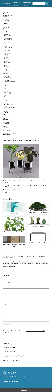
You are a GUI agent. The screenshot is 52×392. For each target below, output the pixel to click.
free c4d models (14, 263)
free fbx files (30, 263)
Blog (4, 118)
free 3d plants (6, 263)
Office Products (7, 77)
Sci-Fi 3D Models (7, 42)
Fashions (6, 34)
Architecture (6, 45)
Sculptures (6, 70)
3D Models (5, 28)
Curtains (6, 64)
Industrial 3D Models (8, 38)
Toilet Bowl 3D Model (9, 347)
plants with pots (12, 266)
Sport (5, 43)
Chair (5, 88)
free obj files (37, 263)
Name (4, 304)
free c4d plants (23, 263)
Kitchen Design (7, 103)
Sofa (5, 95)
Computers (6, 76)
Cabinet (5, 87)
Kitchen (4, 98)
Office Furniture (7, 91)
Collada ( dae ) (6, 20)
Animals (5, 31)
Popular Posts (6, 127)
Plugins (4, 126)
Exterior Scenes (6, 130)
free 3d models (27, 261)
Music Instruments (8, 39)
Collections (5, 119)
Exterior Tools (7, 53)
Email (4, 311)
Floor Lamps (6, 110)
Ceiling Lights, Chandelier (9, 107)
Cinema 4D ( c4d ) (7, 19)
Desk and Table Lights (8, 108)
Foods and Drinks (7, 35)
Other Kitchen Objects (8, 104)
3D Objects (5, 30)
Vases (5, 72)
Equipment (6, 89)
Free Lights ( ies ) (6, 122)
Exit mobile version (26, 390)
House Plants (7, 66)
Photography (6, 80)
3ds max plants (6, 261)
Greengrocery (7, 100)
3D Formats (5, 12)
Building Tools (7, 50)
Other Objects (7, 41)
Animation (5, 116)
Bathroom (6, 49)
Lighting (5, 106)
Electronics (5, 73)
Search (47, 3)
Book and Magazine (8, 60)
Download (5, 121)
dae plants (20, 261)
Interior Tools (6, 54)
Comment (5, 287)
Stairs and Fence (7, 55)
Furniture (5, 83)
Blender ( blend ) (6, 18)
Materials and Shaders (8, 125)
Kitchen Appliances (8, 102)
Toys (4, 114)
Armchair (6, 84)
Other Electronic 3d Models (9, 79)
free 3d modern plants (36, 261)
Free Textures (6, 123)
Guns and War (7, 36)
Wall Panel (6, 57)
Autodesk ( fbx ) (6, 16)
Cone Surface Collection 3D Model (13, 356)
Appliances (6, 74)
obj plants (5, 266)
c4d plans (14, 261)
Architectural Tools (8, 47)
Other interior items (8, 68)
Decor (4, 58)
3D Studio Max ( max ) (8, 15)
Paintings (6, 69)
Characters (6, 32)
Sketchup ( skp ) (6, 27)
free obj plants (45, 263)
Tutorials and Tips (7, 134)
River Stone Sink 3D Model (11, 360)
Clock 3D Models (7, 62)
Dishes (5, 99)
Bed (5, 85)
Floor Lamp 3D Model (9, 351)
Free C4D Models (10, 381)
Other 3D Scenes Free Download (10, 133)
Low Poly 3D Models (7, 112)
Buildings (6, 51)
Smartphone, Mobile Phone (9, 81)
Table (5, 96)
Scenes (4, 129)
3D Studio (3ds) (6, 13)
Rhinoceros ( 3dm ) (7, 26)
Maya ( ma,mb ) (6, 23)
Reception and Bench (8, 93)
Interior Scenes (6, 131)
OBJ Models (5, 24)
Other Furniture (7, 92)
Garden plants (7, 65)
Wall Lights (6, 111)
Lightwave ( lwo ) (6, 22)
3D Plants (6, 46)
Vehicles (5, 115)
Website (4, 317)
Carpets (5, 61)
